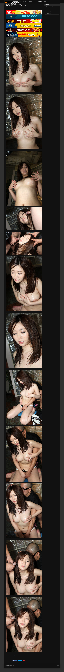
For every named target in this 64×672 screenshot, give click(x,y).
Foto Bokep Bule (30, 1)
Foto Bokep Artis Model (38, 1)
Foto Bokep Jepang (23, 1)
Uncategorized (48, 13)
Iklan (45, 1)
